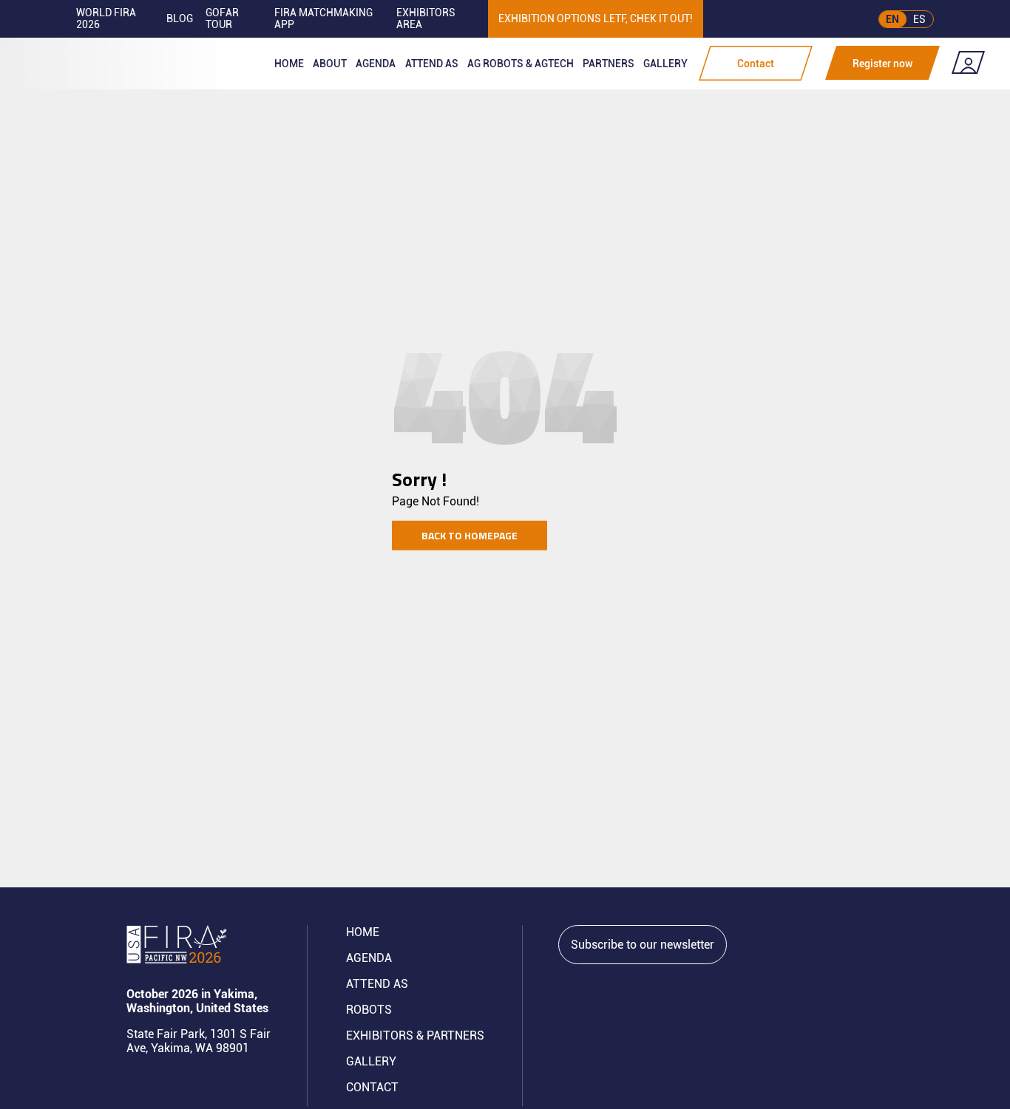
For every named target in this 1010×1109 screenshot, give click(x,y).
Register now (882, 63)
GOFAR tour (222, 18)
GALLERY (371, 1061)
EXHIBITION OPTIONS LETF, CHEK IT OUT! (595, 18)
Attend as (431, 63)
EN (892, 19)
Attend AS (377, 984)
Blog (179, 18)
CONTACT (372, 1087)
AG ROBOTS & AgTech (520, 63)
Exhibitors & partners (415, 1035)
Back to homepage (469, 535)
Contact (755, 63)
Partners (608, 63)
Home (289, 63)
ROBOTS (369, 1010)
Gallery (665, 63)
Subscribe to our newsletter (642, 945)
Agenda (376, 63)
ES (919, 19)
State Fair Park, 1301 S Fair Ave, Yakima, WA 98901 (198, 1041)
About (330, 63)
